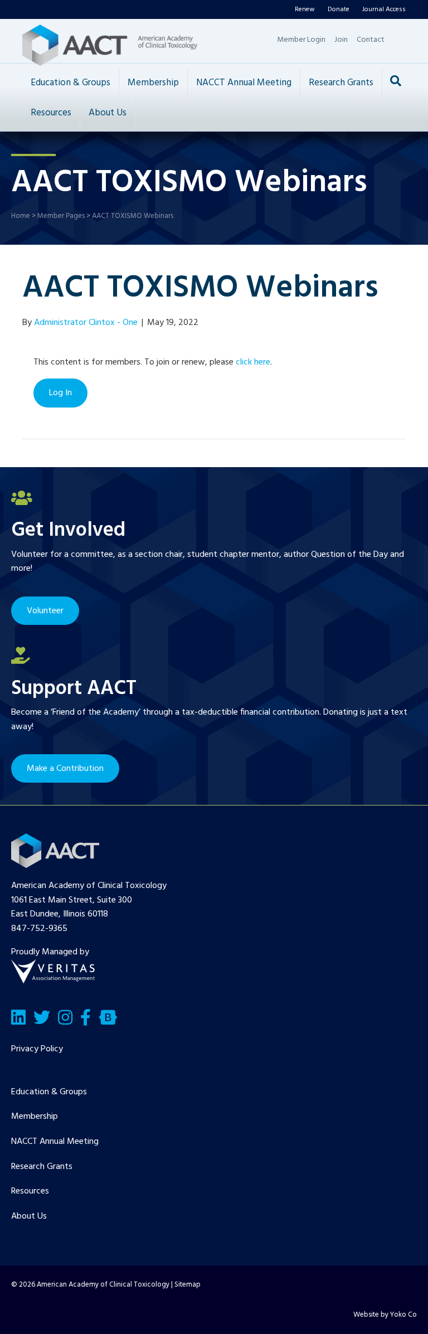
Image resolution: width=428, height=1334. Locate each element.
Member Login (301, 39)
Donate (338, 9)
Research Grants (341, 82)
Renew (305, 9)
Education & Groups (70, 82)
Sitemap (187, 1285)
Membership (153, 82)
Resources (51, 112)
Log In (60, 393)
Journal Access (384, 9)
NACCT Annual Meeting (243, 82)
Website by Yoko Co (385, 1315)
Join (341, 39)
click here (253, 362)
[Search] (396, 81)
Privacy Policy (37, 1049)
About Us (108, 112)
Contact (371, 39)
